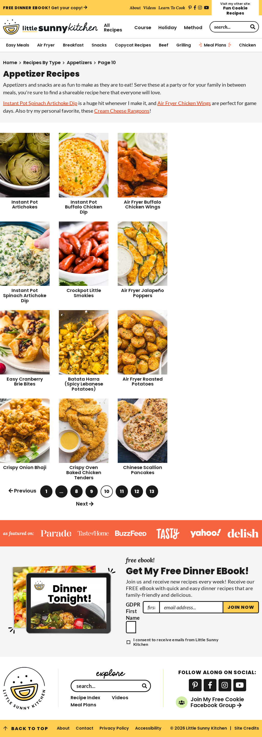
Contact (84, 728)
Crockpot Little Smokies (84, 293)
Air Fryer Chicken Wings (184, 103)
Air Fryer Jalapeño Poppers (142, 293)
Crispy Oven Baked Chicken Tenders (83, 472)
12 (137, 493)
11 (122, 493)
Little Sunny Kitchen (50, 26)
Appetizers (79, 62)
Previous (25, 490)
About (63, 728)
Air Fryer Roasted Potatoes (143, 381)
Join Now (240, 607)
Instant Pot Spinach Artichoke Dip (40, 103)
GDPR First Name (133, 611)
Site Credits (246, 728)
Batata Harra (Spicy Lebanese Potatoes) (83, 384)
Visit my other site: (235, 9)
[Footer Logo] (24, 688)
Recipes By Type (42, 62)
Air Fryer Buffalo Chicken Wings (142, 204)
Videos (120, 697)
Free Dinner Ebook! (43, 7)
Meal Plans (83, 704)
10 (107, 493)
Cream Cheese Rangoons (121, 111)
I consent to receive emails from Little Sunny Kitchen (176, 641)
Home (10, 62)
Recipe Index (85, 697)
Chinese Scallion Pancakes (142, 470)
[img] (190, 7)
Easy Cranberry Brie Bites (25, 381)
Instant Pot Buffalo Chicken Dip (83, 207)
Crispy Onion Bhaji (24, 467)
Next (82, 503)
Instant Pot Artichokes (25, 204)
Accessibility (148, 728)
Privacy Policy (114, 728)
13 (152, 493)
